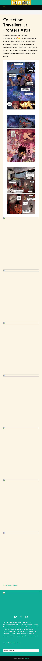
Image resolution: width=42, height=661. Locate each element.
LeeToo (27, 659)
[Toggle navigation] (4, 7)
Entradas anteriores (10, 585)
